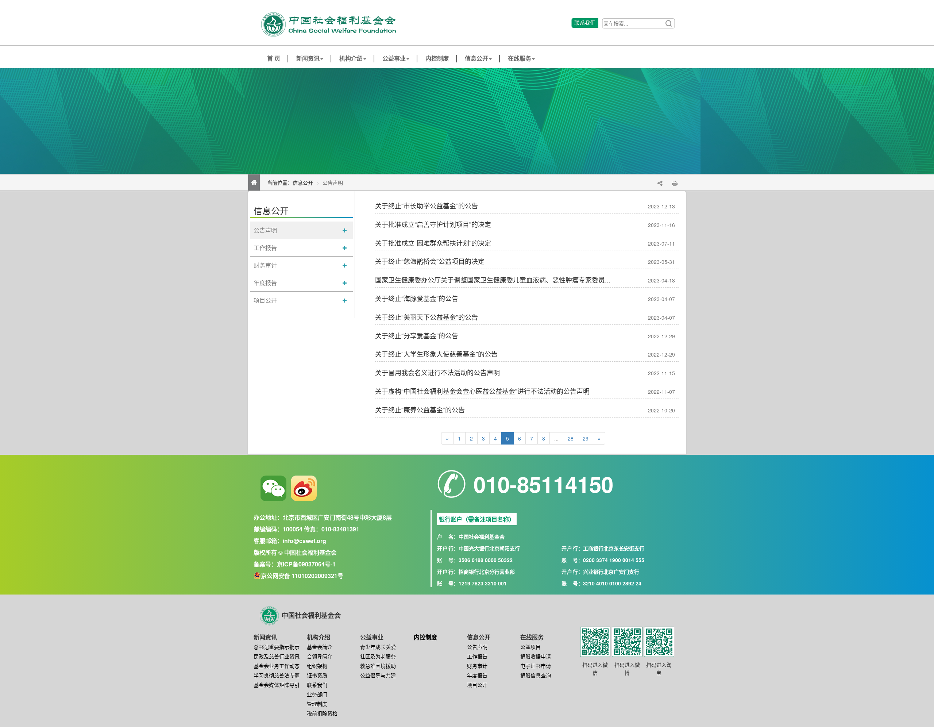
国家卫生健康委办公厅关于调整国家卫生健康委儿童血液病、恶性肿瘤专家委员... (492, 279)
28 (571, 438)
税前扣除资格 (322, 713)
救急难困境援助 (378, 665)
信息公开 (476, 58)
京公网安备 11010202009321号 (302, 576)
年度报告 (265, 282)
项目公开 (265, 300)
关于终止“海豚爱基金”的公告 (416, 298)
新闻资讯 (308, 58)
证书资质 (317, 675)
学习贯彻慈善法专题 (277, 675)
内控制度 (437, 58)
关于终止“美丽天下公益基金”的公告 (426, 317)
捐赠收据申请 (535, 656)
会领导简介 (319, 656)
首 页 (273, 58)
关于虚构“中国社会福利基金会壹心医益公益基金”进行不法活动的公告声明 (482, 391)
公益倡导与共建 (378, 675)
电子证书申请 (535, 665)
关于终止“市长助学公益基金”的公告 (426, 205)
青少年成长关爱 (378, 646)
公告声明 (265, 230)
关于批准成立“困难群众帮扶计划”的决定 (433, 242)
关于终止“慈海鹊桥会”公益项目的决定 (430, 261)
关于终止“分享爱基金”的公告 (416, 335)
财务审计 (265, 265)
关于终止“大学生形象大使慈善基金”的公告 (436, 353)
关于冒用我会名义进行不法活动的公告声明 (437, 372)
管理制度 (317, 703)
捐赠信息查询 (535, 675)
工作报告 (265, 247)
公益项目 (530, 646)
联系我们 (317, 684)
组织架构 (317, 665)
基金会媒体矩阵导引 (277, 684)
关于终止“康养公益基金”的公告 (420, 409)
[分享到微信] (273, 488)
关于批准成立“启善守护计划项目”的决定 (433, 224)
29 (585, 438)
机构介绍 (351, 58)
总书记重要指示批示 (277, 646)
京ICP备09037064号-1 (306, 564)
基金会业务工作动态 (277, 665)
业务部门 (317, 694)
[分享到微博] (304, 488)
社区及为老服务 (378, 656)
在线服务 (519, 58)
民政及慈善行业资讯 (277, 656)
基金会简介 (319, 646)
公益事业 (394, 58)
